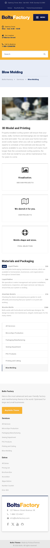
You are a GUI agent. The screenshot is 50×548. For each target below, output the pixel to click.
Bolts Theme (15, 543)
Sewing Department (13, 347)
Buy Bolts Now (19, 8)
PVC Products (11, 354)
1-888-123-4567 (16, 514)
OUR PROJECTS (25, 215)
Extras (10, 8)
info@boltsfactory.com (19, 518)
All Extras (5, 463)
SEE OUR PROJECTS (25, 183)
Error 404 (5, 490)
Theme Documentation (34, 8)
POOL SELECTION (25, 246)
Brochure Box (7, 472)
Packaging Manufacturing (15, 340)
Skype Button (6, 481)
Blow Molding (11, 368)
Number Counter (8, 486)
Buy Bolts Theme (12, 410)
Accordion (6, 477)
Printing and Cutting (13, 361)
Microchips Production (14, 333)
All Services (10, 326)
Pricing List (6, 468)
